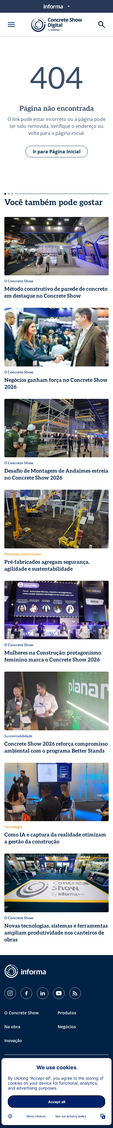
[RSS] (75, 993)
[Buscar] (102, 25)
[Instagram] (10, 993)
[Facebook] (26, 993)
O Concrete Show (21, 1012)
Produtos (67, 1012)
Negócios (67, 1026)
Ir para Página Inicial (57, 151)
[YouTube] (59, 993)
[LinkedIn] (42, 993)
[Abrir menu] (11, 25)
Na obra (12, 1026)
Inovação (13, 1040)
